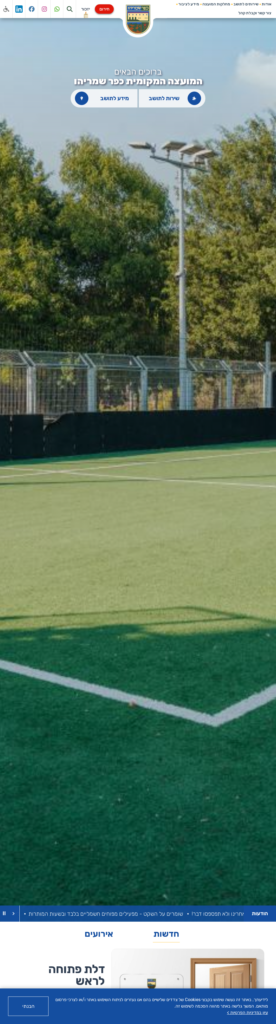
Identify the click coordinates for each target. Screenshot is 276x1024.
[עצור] (4, 914)
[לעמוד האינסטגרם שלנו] (44, 9)
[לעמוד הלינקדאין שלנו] (19, 9)
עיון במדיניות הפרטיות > (247, 1012)
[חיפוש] (69, 9)
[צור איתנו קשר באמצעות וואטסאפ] (57, 9)
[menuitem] (266, 4)
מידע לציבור (188, 4)
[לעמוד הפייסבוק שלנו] (31, 9)
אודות (266, 4)
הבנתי (28, 1006)
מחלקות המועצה (216, 4)
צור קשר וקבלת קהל (254, 13)
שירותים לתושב (245, 4)
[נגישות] (6, 9)
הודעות (260, 913)
